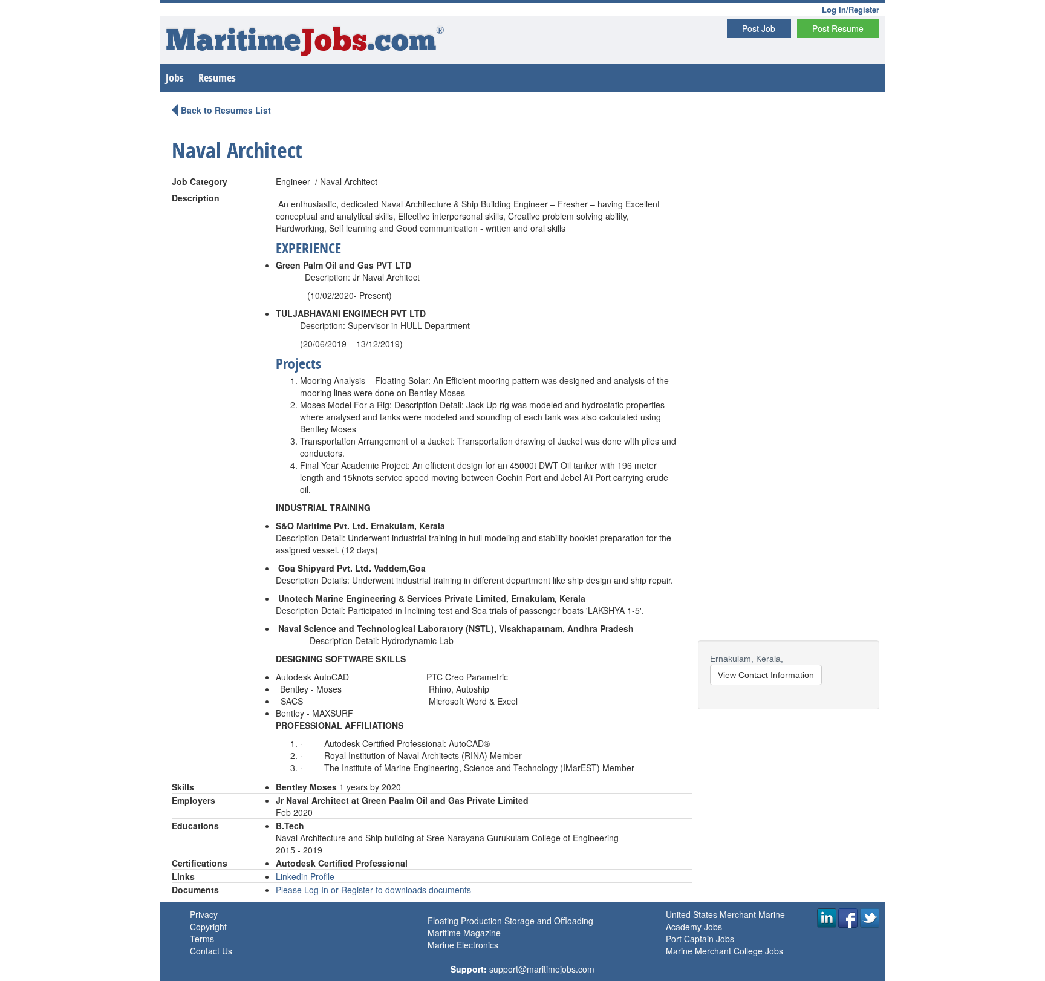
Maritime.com (305, 42)
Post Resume (838, 28)
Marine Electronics (463, 945)
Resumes (217, 77)
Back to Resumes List (226, 110)
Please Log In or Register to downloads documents (373, 890)
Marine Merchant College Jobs (724, 951)
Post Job (758, 28)
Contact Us (211, 951)
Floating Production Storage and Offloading (510, 920)
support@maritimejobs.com (541, 969)
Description (196, 198)
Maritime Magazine (464, 933)
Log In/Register (850, 9)
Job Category (199, 181)
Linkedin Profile (305, 876)
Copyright (208, 927)
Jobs (175, 77)
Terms (202, 939)
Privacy (204, 914)
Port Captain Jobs (700, 939)
